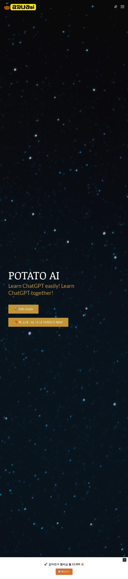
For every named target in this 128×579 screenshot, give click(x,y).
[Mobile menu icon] (122, 6)
